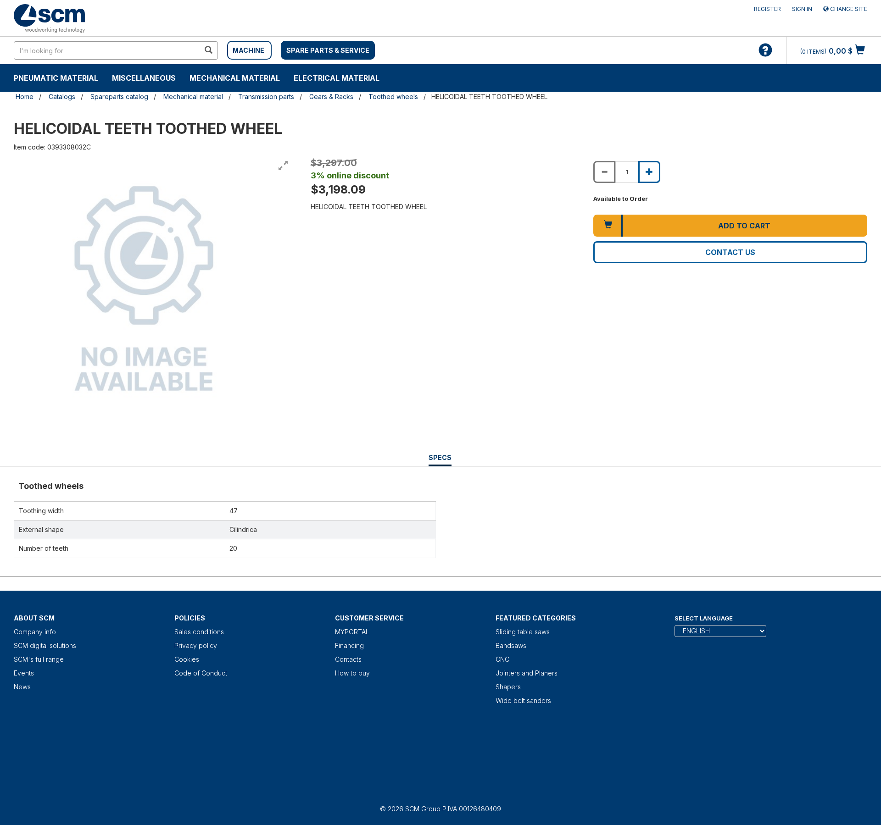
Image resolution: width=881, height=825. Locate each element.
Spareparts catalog (119, 96)
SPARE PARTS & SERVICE (327, 50)
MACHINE (248, 50)
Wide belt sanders (523, 700)
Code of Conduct (200, 673)
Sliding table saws (523, 632)
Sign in (802, 9)
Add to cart (744, 225)
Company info (35, 632)
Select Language (704, 618)
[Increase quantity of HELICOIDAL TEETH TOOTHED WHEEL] (649, 172)
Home (24, 96)
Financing (349, 645)
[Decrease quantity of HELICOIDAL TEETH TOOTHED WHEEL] (604, 172)
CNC (502, 659)
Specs (440, 459)
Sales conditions (199, 632)
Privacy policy (195, 645)
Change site (848, 9)
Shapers (508, 687)
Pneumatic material (56, 78)
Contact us (730, 252)
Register (767, 9)
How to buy (352, 673)
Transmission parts (266, 96)
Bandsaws (511, 645)
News (22, 687)
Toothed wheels (393, 96)
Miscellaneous (144, 78)
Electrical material (336, 78)
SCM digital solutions (45, 645)
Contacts (348, 659)
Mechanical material (235, 78)
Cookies (186, 659)
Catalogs (62, 96)
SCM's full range (39, 659)
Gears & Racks (331, 96)
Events (24, 673)
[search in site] (208, 50)
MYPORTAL (352, 632)
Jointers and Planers (527, 673)
